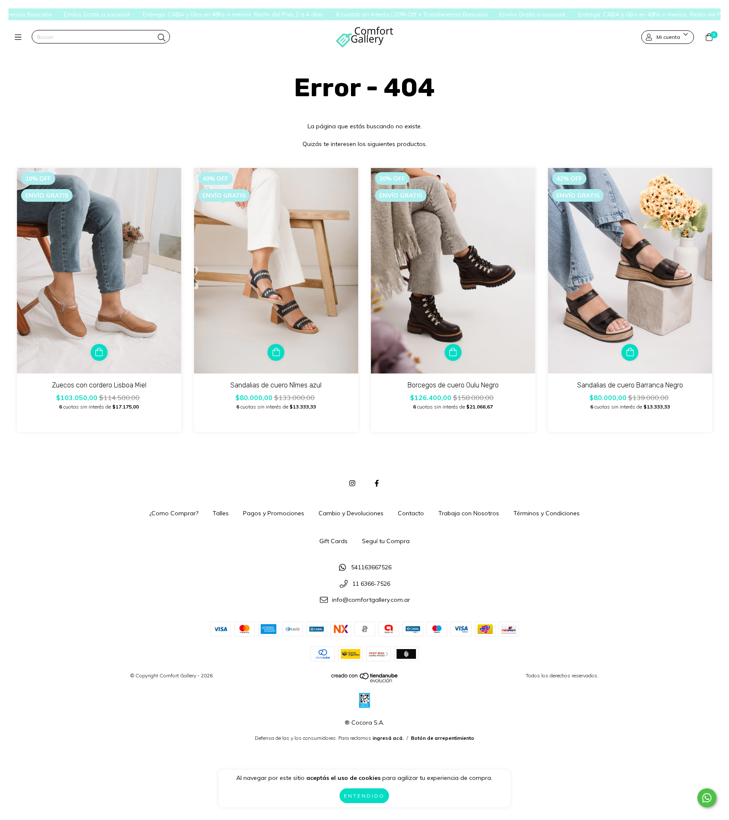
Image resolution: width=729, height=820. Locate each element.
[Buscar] (161, 37)
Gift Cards (333, 541)
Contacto (411, 513)
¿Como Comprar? (173, 513)
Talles (221, 513)
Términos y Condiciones (546, 513)
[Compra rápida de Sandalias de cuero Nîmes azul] (275, 352)
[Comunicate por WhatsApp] (706, 797)
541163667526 (371, 567)
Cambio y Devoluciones (351, 513)
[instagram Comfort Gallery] (352, 483)
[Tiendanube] (365, 680)
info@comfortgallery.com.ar (371, 600)
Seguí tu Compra (386, 541)
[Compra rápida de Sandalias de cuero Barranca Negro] (629, 352)
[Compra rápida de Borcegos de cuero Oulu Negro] (453, 352)
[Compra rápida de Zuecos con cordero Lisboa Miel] (99, 352)
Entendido (364, 796)
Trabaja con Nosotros (468, 513)
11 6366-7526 (371, 583)
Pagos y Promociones (273, 513)
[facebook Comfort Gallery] (376, 483)
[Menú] (20, 37)
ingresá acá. (388, 738)
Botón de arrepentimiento (442, 738)
